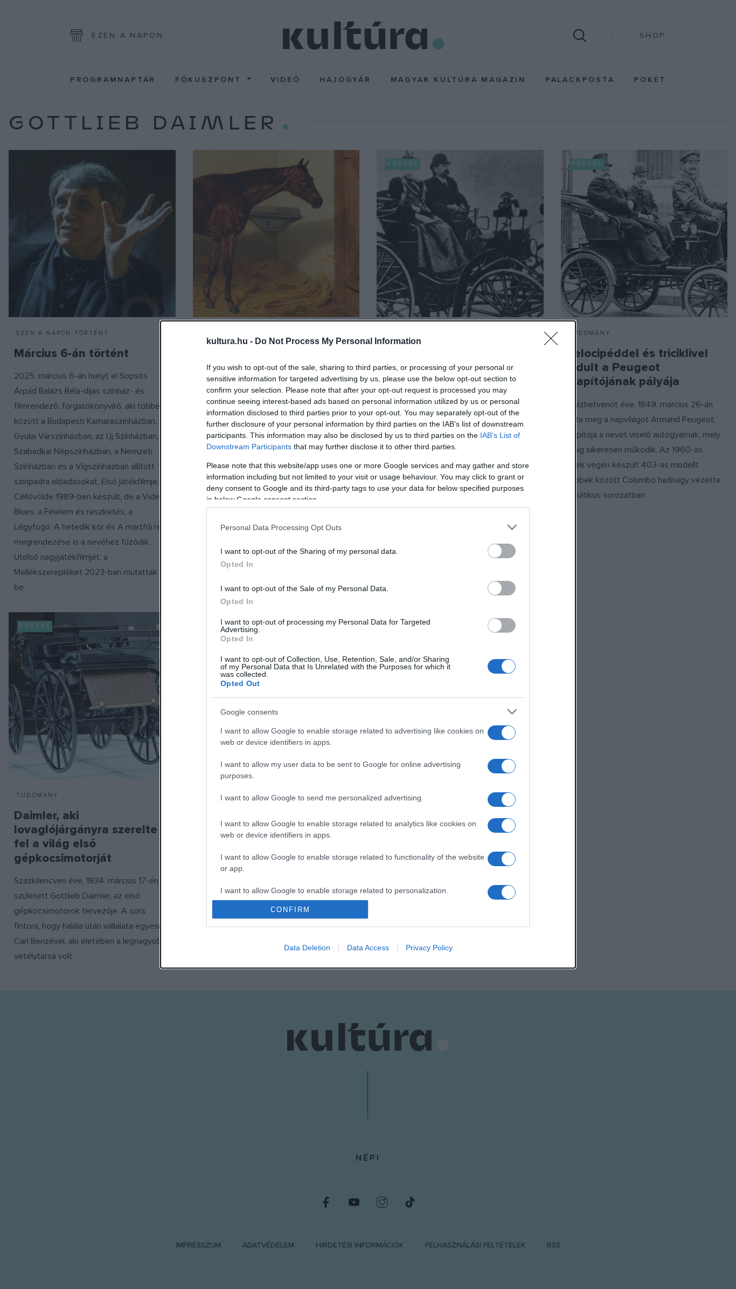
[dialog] (368, 644)
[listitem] (368, 527)
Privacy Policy (429, 947)
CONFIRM (290, 910)
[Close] (554, 342)
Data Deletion (307, 947)
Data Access (368, 947)
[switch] (502, 551)
